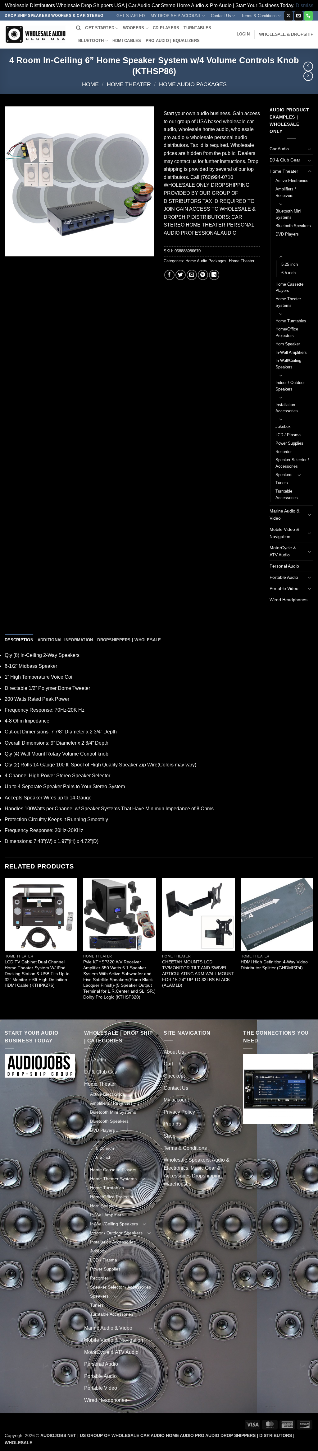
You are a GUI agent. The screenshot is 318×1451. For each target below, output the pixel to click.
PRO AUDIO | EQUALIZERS (173, 40)
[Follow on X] (288, 16)
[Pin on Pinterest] (203, 275)
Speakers (284, 474)
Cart (168, 1063)
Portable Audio (284, 577)
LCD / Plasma (288, 435)
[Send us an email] (298, 16)
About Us (174, 1052)
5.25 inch (289, 264)
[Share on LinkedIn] (214, 275)
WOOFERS (133, 28)
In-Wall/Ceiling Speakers (288, 363)
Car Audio (279, 148)
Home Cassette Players (289, 287)
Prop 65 (172, 1123)
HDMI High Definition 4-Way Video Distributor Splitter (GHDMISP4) (274, 964)
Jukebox (283, 426)
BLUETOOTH (91, 40)
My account (176, 1099)
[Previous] (5, 947)
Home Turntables (290, 321)
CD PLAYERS (166, 28)
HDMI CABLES (126, 40)
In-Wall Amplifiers (291, 352)
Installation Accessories (286, 408)
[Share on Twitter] (180, 275)
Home (90, 84)
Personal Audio (284, 566)
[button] (243, 34)
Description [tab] (19, 640)
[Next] (313, 947)
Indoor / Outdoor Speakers (290, 385)
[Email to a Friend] (192, 275)
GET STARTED (130, 15)
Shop (169, 1136)
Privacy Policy (179, 1112)
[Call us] (308, 16)
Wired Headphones (288, 599)
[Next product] (308, 66)
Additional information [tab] (65, 640)
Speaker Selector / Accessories (292, 463)
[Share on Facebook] (169, 275)
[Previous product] (308, 76)
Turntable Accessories (286, 494)
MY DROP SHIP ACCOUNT (176, 15)
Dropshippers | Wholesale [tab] (129, 640)
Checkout (174, 1076)
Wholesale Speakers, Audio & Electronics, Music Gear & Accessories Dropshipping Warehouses (196, 1172)
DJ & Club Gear (285, 159)
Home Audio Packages (193, 84)
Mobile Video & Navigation (284, 533)
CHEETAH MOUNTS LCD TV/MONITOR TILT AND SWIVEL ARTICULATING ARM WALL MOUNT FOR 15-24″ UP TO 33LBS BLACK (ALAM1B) (198, 973)
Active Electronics (291, 180)
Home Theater (129, 84)
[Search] (78, 28)
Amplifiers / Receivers (285, 192)
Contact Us (221, 15)
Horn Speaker (287, 344)
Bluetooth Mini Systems (288, 214)
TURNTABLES (197, 28)
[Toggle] (309, 149)
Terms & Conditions (259, 15)
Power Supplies (289, 443)
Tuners (281, 482)
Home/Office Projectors (286, 332)
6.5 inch (288, 272)
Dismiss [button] (304, 5)
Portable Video (284, 588)
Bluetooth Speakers (293, 225)
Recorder (283, 451)
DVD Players (287, 234)
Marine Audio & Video (284, 514)
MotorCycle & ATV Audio (283, 551)
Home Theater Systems (288, 302)
